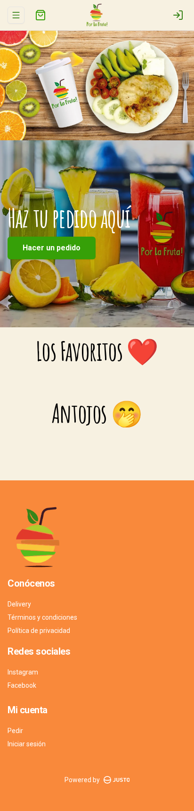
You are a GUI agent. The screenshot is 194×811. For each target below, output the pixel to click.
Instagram (23, 672)
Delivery (19, 604)
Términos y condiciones (42, 617)
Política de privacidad (39, 630)
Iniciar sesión (27, 744)
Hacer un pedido (52, 247)
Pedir (15, 730)
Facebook (22, 685)
